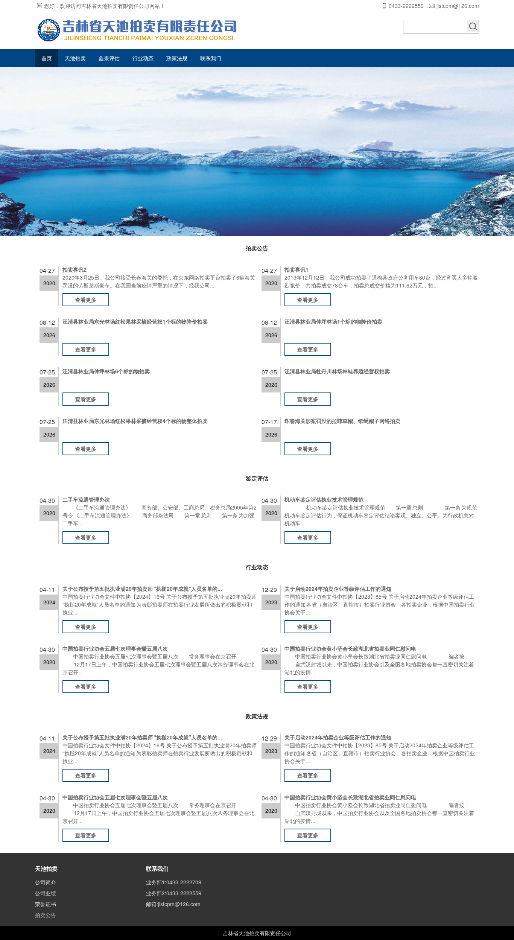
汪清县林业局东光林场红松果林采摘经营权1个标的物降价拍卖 (135, 321)
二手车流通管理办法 (86, 499)
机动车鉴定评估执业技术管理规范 (323, 499)
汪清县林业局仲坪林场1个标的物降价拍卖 (333, 321)
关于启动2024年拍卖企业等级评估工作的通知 (337, 588)
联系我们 (210, 58)
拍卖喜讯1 (296, 269)
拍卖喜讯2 (74, 269)
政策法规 (176, 58)
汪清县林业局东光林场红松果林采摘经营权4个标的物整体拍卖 (135, 420)
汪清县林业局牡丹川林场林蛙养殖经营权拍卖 (337, 371)
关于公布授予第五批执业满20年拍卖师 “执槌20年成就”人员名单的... (142, 588)
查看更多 (85, 299)
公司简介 (45, 882)
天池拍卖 (75, 58)
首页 (46, 58)
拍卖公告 (45, 915)
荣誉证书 (45, 904)
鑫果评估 (109, 58)
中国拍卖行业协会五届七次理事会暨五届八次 (115, 648)
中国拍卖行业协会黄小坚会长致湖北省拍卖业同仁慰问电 (350, 648)
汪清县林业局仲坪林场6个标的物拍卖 (106, 371)
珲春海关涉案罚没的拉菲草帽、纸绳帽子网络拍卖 (342, 420)
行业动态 (143, 58)
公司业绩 (45, 893)
